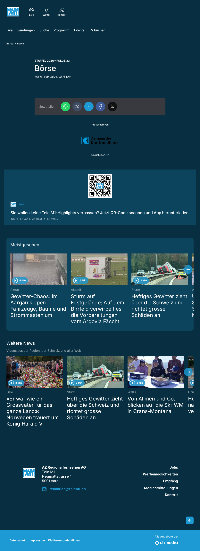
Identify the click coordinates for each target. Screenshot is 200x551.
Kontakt (171, 495)
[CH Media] (166, 542)
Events (79, 30)
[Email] (89, 106)
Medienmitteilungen (161, 488)
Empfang (170, 481)
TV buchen (97, 30)
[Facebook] (100, 106)
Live (9, 30)
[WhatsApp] (65, 106)
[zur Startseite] (13, 11)
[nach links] (11, 269)
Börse (9, 43)
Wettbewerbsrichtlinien (64, 540)
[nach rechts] (188, 269)
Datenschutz (18, 540)
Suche (44, 30)
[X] (112, 106)
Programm (61, 30)
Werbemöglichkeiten (160, 474)
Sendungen (26, 30)
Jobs (174, 467)
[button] (77, 106)
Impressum (37, 540)
